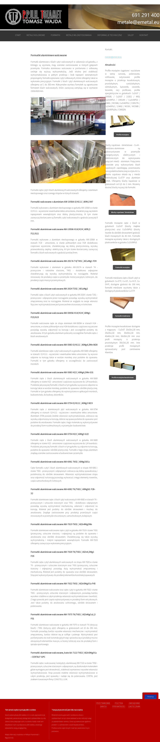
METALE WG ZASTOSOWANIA (79, 35)
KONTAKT (143, 35)
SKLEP (131, 35)
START (18, 35)
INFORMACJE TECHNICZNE (109, 35)
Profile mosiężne (122, 134)
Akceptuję (150, 697)
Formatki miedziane (122, 316)
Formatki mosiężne (122, 267)
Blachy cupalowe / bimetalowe (122, 212)
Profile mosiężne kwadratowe (123, 377)
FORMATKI (55, 35)
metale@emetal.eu (113, 57)
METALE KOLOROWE (35, 35)
